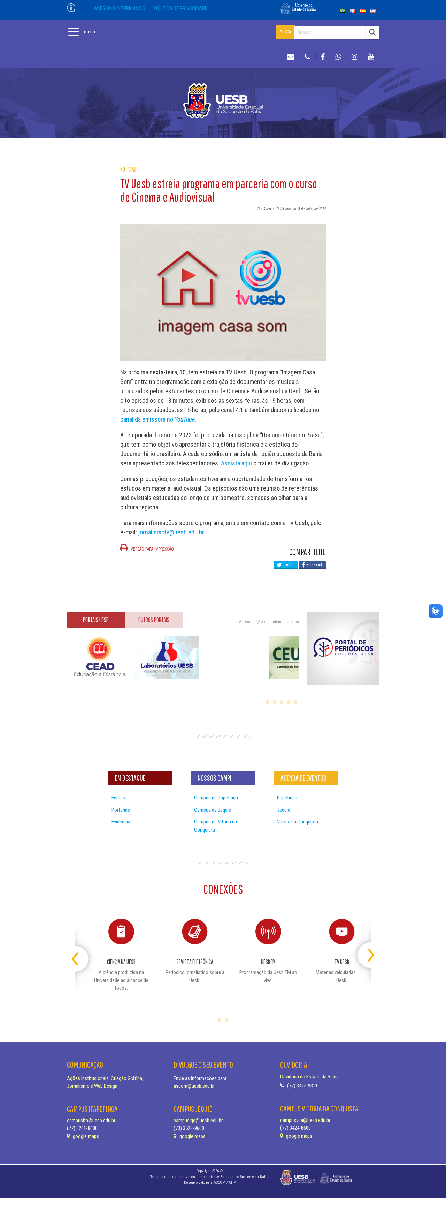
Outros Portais (153, 619)
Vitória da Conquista (297, 822)
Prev (81, 952)
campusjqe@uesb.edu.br (198, 1120)
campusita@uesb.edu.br (91, 1120)
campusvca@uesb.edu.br (305, 1120)
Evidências (122, 822)
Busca (285, 32)
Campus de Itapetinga (216, 798)
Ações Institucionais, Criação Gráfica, (105, 1078)
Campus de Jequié (212, 810)
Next (364, 952)
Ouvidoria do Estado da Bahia (309, 1076)
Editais (118, 798)
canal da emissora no (157, 419)
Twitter (288, 564)
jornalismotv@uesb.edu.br (171, 532)
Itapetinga (287, 798)
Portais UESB (96, 619)
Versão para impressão (152, 549)
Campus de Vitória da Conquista (215, 826)
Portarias (121, 810)
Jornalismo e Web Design (92, 1086)
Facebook (314, 564)
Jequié (283, 810)
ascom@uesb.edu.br (194, 1086)
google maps (85, 1136)
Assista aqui (236, 463)
